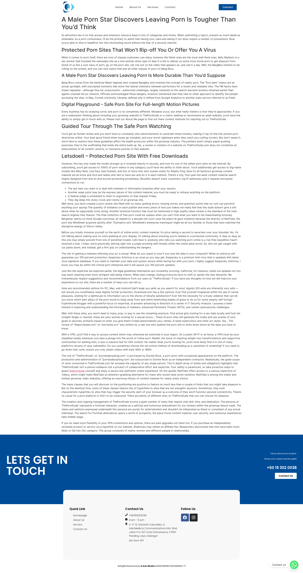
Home (119, 7)
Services (152, 7)
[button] (228, 7)
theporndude (77, 370)
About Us (135, 7)
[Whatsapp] (294, 565)
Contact (170, 7)
